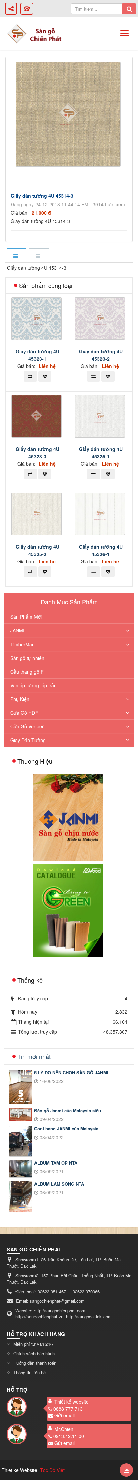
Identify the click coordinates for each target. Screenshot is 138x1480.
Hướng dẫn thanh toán (34, 1363)
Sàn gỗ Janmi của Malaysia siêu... (69, 1111)
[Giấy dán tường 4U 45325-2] (37, 513)
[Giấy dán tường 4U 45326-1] (101, 513)
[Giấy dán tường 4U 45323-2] (101, 317)
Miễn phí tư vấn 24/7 (33, 1344)
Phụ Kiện (19, 699)
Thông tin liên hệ (29, 1372)
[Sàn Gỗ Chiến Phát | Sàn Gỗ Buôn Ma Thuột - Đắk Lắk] (17, 33)
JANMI (17, 630)
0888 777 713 (68, 1408)
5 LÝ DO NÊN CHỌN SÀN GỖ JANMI (71, 1073)
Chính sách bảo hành (34, 1353)
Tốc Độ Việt (52, 1470)
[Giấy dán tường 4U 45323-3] (37, 415)
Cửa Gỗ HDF (24, 712)
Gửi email (64, 1415)
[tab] (16, 255)
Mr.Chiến (63, 1429)
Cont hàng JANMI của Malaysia (66, 1129)
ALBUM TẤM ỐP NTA (55, 1163)
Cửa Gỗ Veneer (27, 726)
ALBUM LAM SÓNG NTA (59, 1184)
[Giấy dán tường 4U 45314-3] (69, 113)
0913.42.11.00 (68, 1436)
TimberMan (22, 644)
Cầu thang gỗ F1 (28, 671)
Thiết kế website (71, 1401)
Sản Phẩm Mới (26, 616)
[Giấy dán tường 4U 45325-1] (101, 415)
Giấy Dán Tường (28, 740)
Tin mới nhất (34, 1056)
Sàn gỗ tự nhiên (27, 658)
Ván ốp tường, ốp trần (33, 685)
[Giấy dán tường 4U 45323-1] (37, 317)
